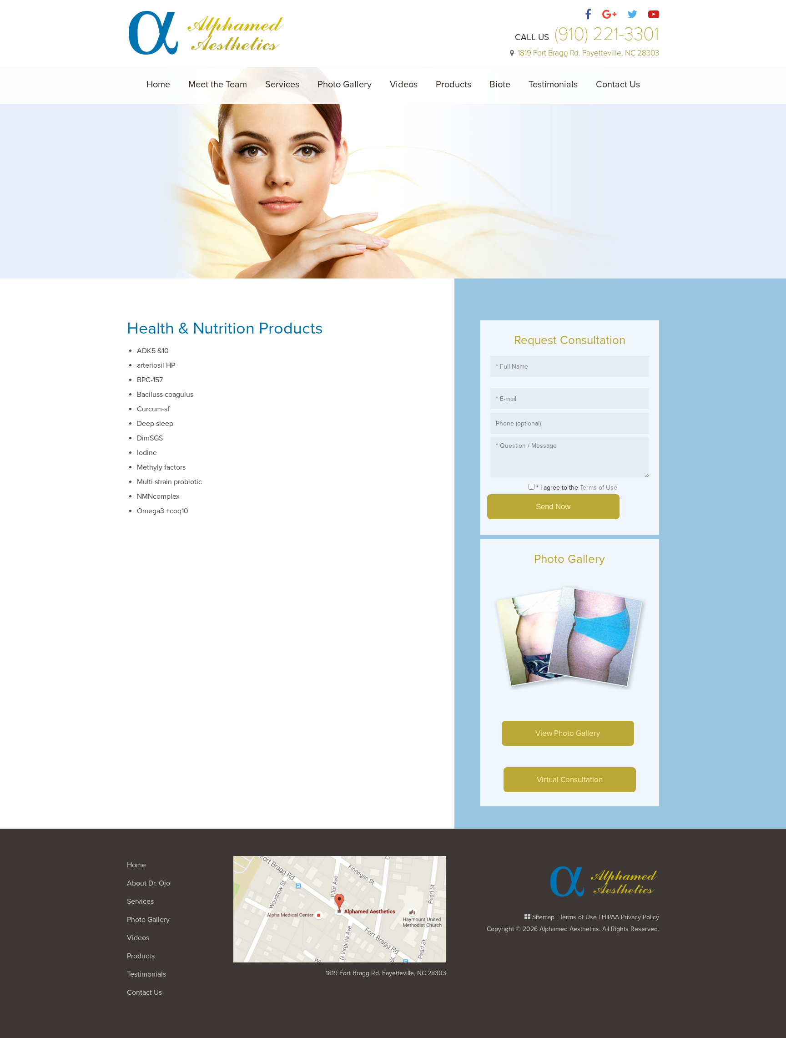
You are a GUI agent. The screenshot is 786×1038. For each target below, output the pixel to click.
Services (282, 84)
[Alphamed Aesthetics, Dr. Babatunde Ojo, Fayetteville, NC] (206, 27)
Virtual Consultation (570, 780)
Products (453, 84)
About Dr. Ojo (148, 883)
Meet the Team (217, 84)
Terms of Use (598, 487)
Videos (404, 84)
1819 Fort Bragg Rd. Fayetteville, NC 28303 (386, 973)
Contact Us (618, 84)
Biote (499, 84)
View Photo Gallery (567, 733)
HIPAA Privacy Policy (630, 917)
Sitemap (543, 917)
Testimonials (553, 84)
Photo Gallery (344, 84)
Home (158, 84)
